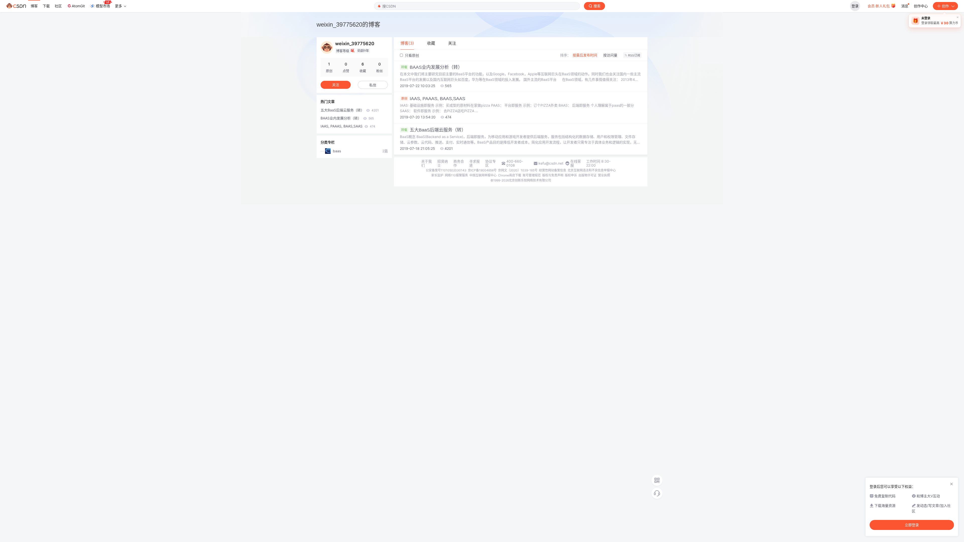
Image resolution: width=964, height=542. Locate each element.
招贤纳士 (442, 163)
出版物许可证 (587, 175)
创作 (945, 6)
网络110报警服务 (456, 175)
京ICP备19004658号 (482, 170)
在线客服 (575, 163)
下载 (46, 6)
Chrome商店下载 (509, 175)
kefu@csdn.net (550, 163)
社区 (58, 6)
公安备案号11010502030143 (446, 170)
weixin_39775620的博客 (348, 24)
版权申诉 (571, 175)
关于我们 (426, 163)
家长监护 (437, 175)
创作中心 (921, 6)
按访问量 (610, 55)
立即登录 (912, 525)
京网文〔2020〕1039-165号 (517, 170)
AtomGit (78, 6)
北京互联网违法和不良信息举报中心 (592, 170)
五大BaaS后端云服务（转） (433, 129)
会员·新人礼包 (879, 6)
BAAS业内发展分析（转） (431, 67)
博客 (34, 6)
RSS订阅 (634, 55)
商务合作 (458, 163)
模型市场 (103, 6)
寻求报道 (474, 163)
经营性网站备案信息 (552, 170)
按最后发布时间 (585, 55)
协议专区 (490, 163)
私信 (372, 85)
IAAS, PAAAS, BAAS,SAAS (433, 98)
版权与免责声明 (552, 175)
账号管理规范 (532, 175)
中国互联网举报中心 (483, 175)
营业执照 (604, 175)
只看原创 (411, 55)
